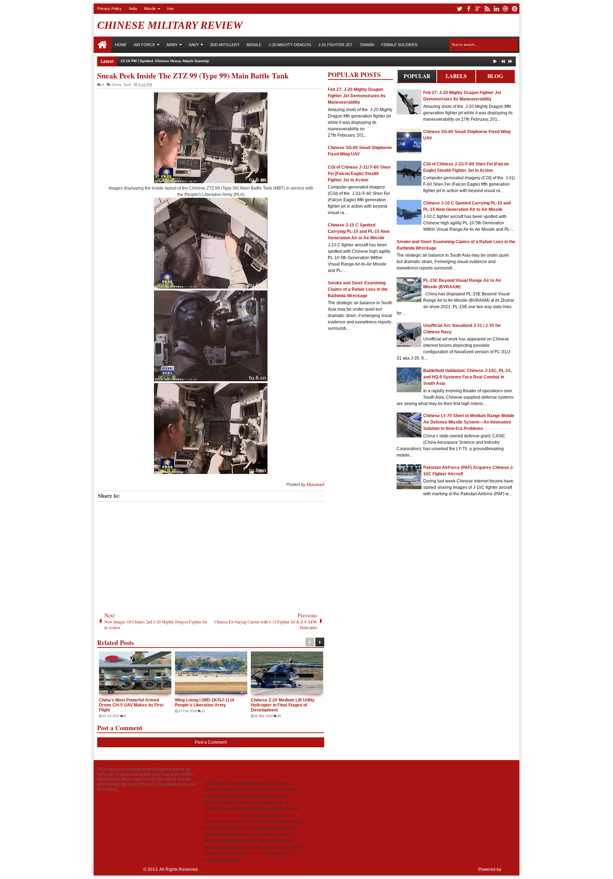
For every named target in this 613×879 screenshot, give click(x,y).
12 (203, 711)
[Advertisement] (211, 555)
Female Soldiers (399, 45)
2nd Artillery (224, 45)
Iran (170, 8)
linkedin (496, 9)
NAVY (194, 45)
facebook (468, 9)
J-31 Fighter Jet (335, 45)
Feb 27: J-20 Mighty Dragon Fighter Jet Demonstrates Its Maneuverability (357, 96)
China (116, 85)
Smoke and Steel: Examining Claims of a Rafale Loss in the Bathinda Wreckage (358, 289)
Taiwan (367, 45)
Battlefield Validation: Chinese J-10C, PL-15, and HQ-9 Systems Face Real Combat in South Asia (467, 377)
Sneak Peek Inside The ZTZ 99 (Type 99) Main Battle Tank (193, 75)
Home (102, 45)
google (477, 9)
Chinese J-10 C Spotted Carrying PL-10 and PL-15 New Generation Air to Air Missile (359, 231)
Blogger (510, 869)
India (133, 8)
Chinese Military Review (170, 25)
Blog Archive (495, 77)
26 (279, 716)
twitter (459, 9)
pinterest (514, 9)
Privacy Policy (109, 8)
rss (487, 9)
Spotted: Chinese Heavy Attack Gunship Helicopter (184, 61)
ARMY (171, 45)
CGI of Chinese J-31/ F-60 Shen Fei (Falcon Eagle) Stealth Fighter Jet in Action (359, 173)
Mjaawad (315, 484)
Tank (127, 85)
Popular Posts (417, 77)
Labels (456, 76)
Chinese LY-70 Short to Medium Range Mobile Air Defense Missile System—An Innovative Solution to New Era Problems (468, 422)
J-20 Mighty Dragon (290, 45)
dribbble (505, 9)
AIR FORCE (144, 45)
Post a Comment (211, 742)
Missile (150, 8)
